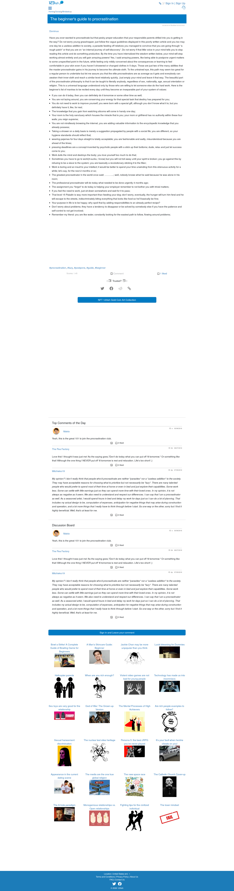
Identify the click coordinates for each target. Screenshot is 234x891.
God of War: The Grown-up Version (99, 707)
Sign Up (180, 3)
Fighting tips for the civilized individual (134, 806)
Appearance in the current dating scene (64, 776)
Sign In (170, 3)
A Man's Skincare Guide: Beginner (99, 646)
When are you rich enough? (99, 675)
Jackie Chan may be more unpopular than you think (134, 646)
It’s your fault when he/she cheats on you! (169, 741)
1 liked (163, 273)
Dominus (54, 31)
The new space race (134, 774)
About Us (134, 876)
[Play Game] (184, 7)
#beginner (100, 267)
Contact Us (120, 879)
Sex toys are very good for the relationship (64, 707)
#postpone (79, 267)
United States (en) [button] (120, 873)
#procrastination (57, 267)
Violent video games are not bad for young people (134, 677)
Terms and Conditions (105, 876)
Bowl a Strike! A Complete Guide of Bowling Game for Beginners (64, 648)
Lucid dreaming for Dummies (170, 644)
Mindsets (66, 11)
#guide (90, 267)
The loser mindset (169, 804)
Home (51, 11)
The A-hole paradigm (64, 804)
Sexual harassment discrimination (64, 741)
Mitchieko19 (58, 471)
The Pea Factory (60, 449)
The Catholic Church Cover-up (169, 774)
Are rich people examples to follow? (169, 707)
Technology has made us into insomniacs (169, 677)
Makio (66, 431)
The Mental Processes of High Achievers (134, 707)
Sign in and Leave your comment (117, 632)
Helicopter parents (64, 675)
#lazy (70, 267)
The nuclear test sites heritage (99, 740)
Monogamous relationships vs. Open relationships (99, 806)
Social (58, 11)
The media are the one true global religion (99, 776)
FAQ (111, 879)
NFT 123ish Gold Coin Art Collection (117, 299)
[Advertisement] (117, 242)
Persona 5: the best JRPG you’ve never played (134, 741)
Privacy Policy (122, 876)
